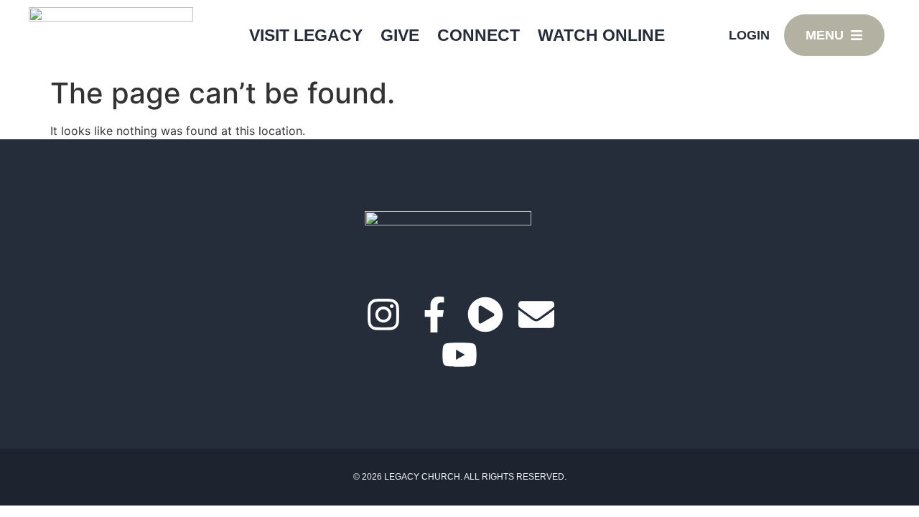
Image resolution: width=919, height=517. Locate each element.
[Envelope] (536, 314)
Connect (478, 35)
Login (749, 35)
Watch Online (601, 35)
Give (400, 35)
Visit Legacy (306, 35)
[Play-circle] (485, 314)
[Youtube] (459, 355)
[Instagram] (383, 314)
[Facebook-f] (434, 314)
